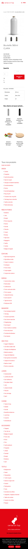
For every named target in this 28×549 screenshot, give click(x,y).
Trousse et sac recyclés (10, 196)
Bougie (6, 218)
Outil (5, 461)
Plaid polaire (7, 486)
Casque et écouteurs (9, 360)
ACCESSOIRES (6, 425)
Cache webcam (8, 445)
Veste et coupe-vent (9, 480)
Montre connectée (8, 366)
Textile (6, 243)
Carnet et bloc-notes (9, 281)
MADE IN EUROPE (6, 165)
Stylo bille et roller (9, 259)
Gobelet (6, 406)
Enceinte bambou (8, 185)
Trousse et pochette (9, 316)
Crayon (6, 232)
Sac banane (7, 336)
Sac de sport (7, 325)
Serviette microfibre (9, 492)
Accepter (11, 546)
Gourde (6, 226)
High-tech (6, 237)
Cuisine (6, 171)
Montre (6, 188)
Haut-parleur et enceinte (10, 357)
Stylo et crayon (8, 180)
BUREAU (4, 278)
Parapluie (6, 174)
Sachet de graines (8, 177)
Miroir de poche (8, 221)
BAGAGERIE (5, 308)
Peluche (6, 229)
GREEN (4, 168)
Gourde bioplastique (9, 191)
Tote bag (6, 314)
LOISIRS (4, 371)
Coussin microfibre (9, 500)
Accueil (5, 12)
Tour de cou (7, 431)
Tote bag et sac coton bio (10, 199)
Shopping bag (7, 322)
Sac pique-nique (8, 382)
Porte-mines (7, 267)
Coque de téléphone (9, 355)
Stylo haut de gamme (9, 256)
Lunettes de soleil (8, 376)
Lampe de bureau (8, 295)
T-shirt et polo (7, 478)
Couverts (6, 418)
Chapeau (6, 428)
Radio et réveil (8, 363)
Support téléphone (9, 344)
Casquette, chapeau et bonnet (11, 494)
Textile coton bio (8, 202)
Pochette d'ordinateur (9, 333)
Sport (5, 396)
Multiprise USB (8, 303)
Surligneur (7, 265)
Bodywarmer (7, 469)
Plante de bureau (8, 205)
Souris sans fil (7, 297)
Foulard (6, 483)
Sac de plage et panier (9, 311)
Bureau (6, 235)
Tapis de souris (8, 300)
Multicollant (7, 284)
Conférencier (7, 286)
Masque (6, 503)
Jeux (5, 215)
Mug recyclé (7, 193)
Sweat (5, 472)
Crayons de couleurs (9, 273)
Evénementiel (7, 374)
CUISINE (4, 401)
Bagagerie (6, 240)
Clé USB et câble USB (9, 346)
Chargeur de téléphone (10, 349)
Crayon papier (7, 270)
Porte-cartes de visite (9, 289)
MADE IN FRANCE (7, 210)
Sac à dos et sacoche (9, 319)
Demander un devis (19, 77)
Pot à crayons (7, 292)
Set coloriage (7, 393)
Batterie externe (8, 352)
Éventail (6, 453)
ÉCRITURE (5, 254)
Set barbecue (7, 420)
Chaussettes (7, 475)
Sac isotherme (8, 379)
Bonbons (6, 212)
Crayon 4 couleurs (8, 262)
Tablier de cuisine (8, 497)
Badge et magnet (8, 248)
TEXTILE (4, 467)
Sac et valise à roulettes (10, 327)
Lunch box (6, 415)
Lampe (6, 450)
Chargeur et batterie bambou (11, 182)
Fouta (5, 489)
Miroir (5, 439)
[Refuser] (26, 543)
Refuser (18, 546)
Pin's (5, 442)
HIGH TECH (5, 341)
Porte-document (8, 330)
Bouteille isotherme (9, 412)
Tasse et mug (7, 404)
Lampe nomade (8, 388)
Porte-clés (7, 436)
